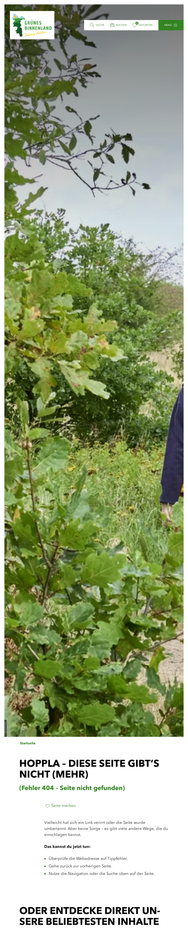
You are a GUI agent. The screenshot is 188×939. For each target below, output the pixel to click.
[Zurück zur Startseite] (32, 25)
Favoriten (145, 25)
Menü (168, 25)
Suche (100, 25)
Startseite (28, 743)
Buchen (121, 25)
